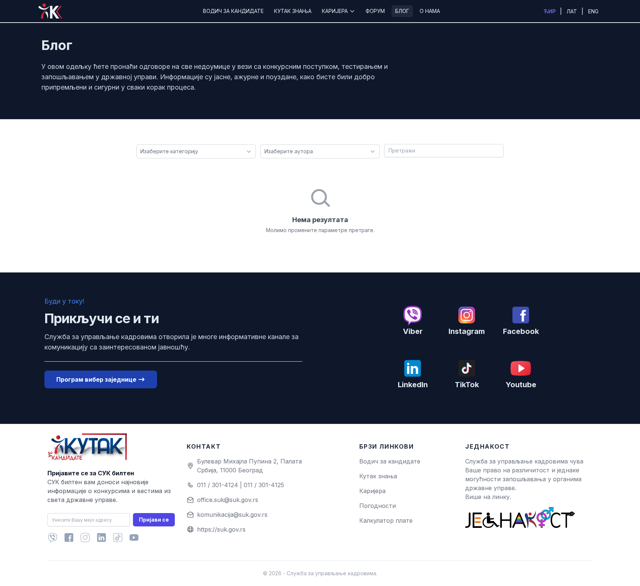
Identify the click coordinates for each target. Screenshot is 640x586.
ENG (593, 11)
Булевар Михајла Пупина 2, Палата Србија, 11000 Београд (249, 466)
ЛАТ (573, 11)
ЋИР (550, 11)
